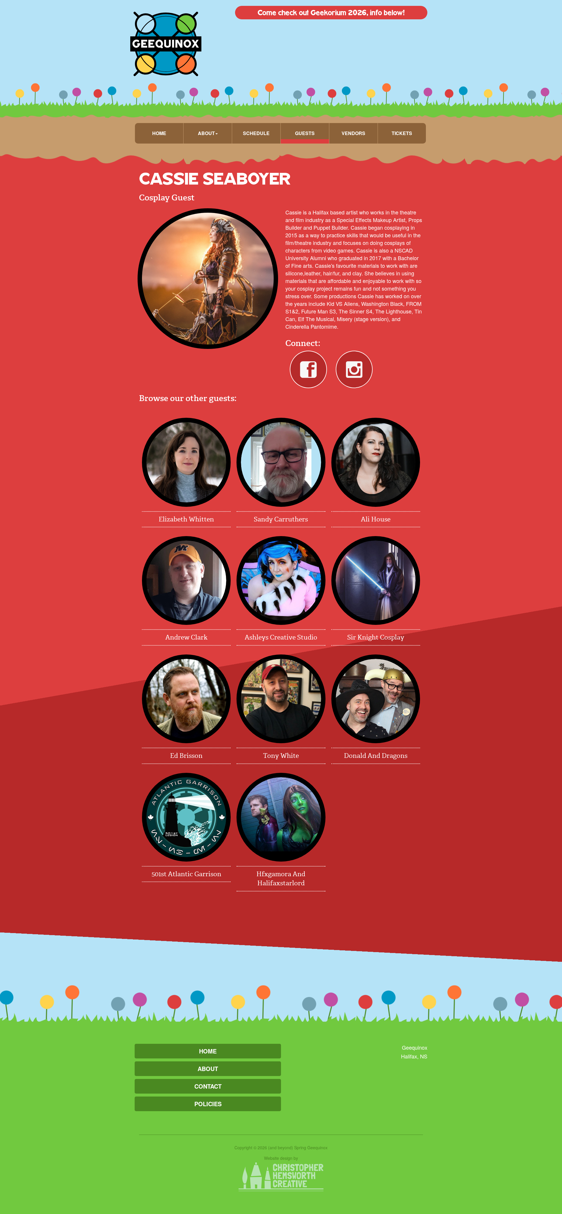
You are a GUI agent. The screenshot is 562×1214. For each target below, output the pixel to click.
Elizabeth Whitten (186, 519)
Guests (305, 133)
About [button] (206, 133)
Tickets (402, 133)
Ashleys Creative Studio (281, 637)
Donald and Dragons (375, 755)
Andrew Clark (186, 637)
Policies (208, 1103)
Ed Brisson (186, 755)
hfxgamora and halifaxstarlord (280, 878)
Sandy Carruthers (281, 519)
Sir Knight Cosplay (375, 637)
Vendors (353, 133)
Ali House (375, 519)
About (208, 1068)
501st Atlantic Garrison (186, 874)
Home (159, 133)
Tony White (281, 755)
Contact (208, 1086)
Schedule (256, 133)
